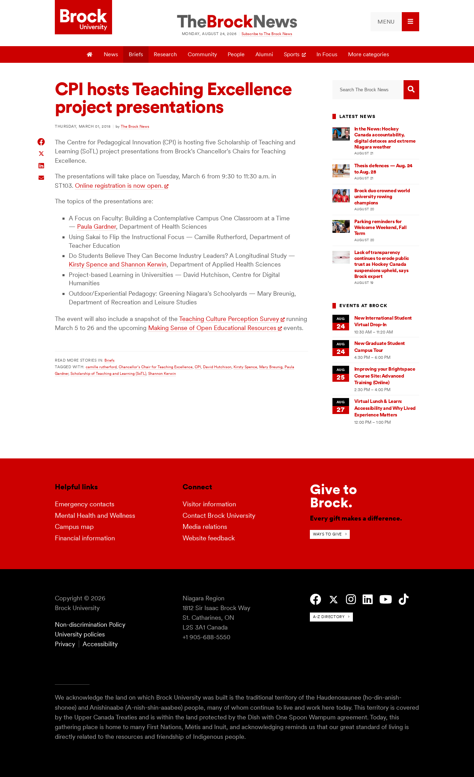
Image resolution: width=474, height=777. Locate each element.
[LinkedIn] (368, 599)
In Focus (326, 54)
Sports (291, 54)
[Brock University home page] (83, 17)
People (236, 54)
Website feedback (209, 538)
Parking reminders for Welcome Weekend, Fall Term (380, 227)
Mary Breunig (270, 366)
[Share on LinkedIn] (41, 165)
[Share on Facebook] (41, 142)
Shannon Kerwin (162, 373)
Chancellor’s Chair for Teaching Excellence (156, 366)
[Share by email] (41, 177)
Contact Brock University (219, 516)
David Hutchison (217, 366)
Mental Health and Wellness (95, 516)
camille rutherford (101, 366)
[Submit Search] (411, 89)
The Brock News (135, 126)
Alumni (264, 54)
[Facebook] (315, 599)
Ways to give (327, 534)
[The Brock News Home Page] (237, 22)
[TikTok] (404, 599)
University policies (80, 634)
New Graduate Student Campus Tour (379, 346)
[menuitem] (395, 21)
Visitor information (209, 504)
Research (165, 54)
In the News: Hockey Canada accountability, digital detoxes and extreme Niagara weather (385, 138)
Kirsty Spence (245, 366)
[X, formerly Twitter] (333, 600)
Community (202, 54)
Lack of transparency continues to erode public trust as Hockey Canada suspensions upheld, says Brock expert (381, 264)
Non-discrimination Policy (90, 624)
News (111, 54)
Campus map (74, 527)
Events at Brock (363, 305)
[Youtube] (385, 599)
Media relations (205, 527)
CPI (198, 366)
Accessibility (100, 644)
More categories (368, 54)
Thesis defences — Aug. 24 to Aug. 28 (383, 168)
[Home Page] (90, 54)
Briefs (136, 54)
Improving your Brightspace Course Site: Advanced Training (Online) (384, 376)
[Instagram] (351, 599)
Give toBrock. (333, 496)
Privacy (65, 644)
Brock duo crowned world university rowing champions (382, 196)
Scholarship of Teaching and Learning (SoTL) (108, 373)
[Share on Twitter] (41, 153)
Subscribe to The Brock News (267, 33)
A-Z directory (329, 616)
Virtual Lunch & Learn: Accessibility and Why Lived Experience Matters (385, 408)
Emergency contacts (85, 504)
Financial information (85, 538)
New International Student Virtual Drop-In (383, 321)
